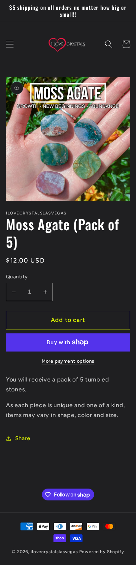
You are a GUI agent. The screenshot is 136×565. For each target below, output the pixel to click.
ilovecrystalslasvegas (54, 551)
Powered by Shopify (101, 551)
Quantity (17, 276)
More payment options (68, 361)
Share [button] (22, 438)
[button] (10, 44)
